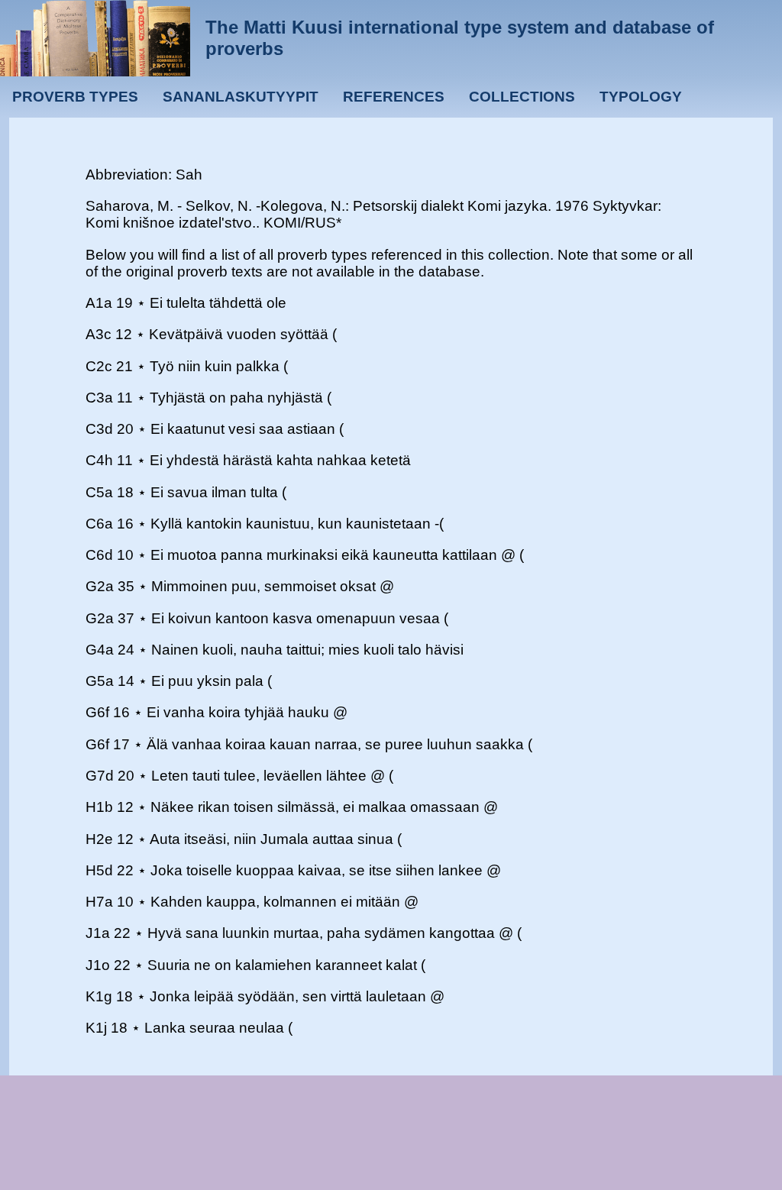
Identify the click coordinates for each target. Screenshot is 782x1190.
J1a (98, 933)
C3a (99, 398)
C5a (99, 492)
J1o (98, 965)
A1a (99, 303)
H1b (99, 807)
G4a (100, 650)
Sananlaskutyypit (240, 97)
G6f (97, 712)
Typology (640, 97)
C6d (99, 555)
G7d (100, 776)
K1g (99, 996)
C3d (99, 429)
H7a (99, 902)
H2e (99, 839)
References (393, 97)
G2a (100, 586)
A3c (98, 334)
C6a (99, 524)
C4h (99, 460)
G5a (100, 681)
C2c (99, 366)
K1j (96, 1028)
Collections (522, 97)
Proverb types (75, 97)
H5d (99, 870)
